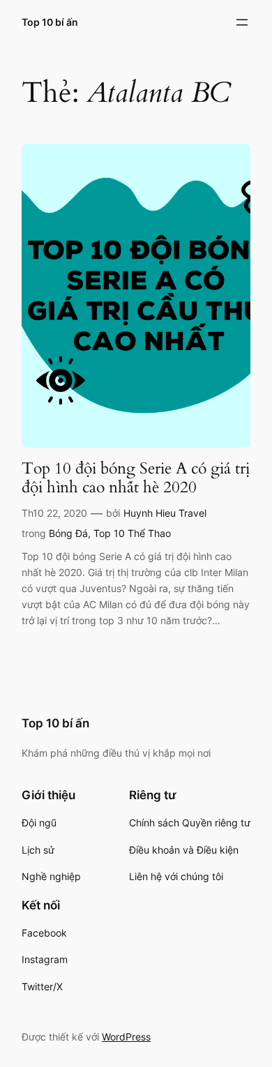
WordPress (126, 1037)
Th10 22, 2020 (54, 513)
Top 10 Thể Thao (132, 533)
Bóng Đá (68, 533)
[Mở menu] (242, 22)
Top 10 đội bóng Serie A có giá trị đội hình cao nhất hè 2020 (136, 478)
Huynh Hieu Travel (164, 513)
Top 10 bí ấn (50, 22)
